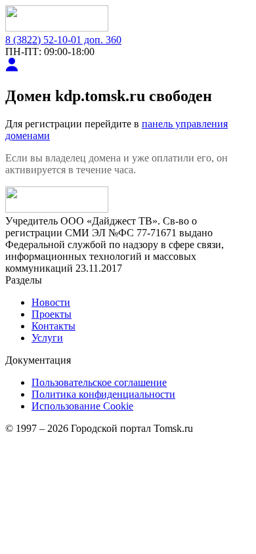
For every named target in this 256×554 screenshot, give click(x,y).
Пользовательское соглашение (99, 382)
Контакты (53, 325)
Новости (51, 302)
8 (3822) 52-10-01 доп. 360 (63, 39)
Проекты (52, 314)
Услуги (47, 337)
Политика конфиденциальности (103, 394)
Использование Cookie (82, 406)
